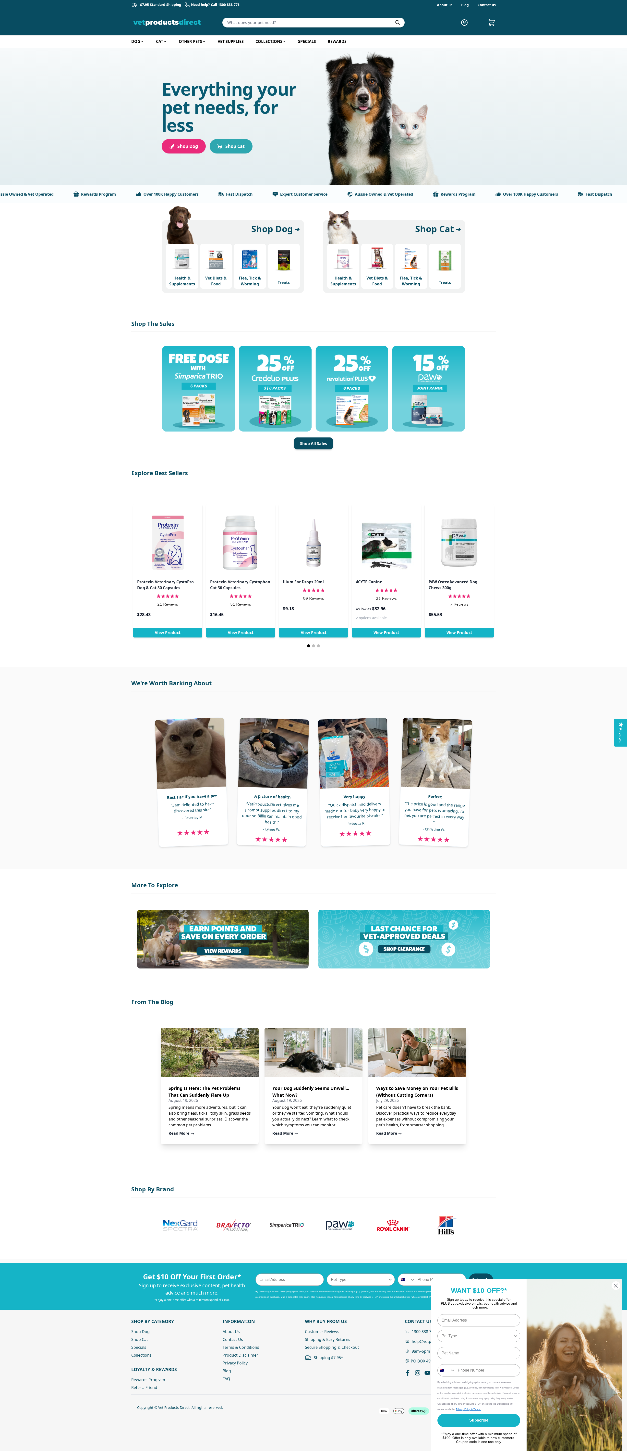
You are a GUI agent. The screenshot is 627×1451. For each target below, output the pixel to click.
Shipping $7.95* (328, 1357)
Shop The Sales (152, 323)
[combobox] (359, 1280)
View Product (168, 632)
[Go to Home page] (168, 22)
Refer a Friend (144, 1387)
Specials (138, 1347)
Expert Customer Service (259, 194)
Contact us (487, 4)
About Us (231, 1331)
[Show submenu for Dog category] (142, 41)
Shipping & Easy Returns (327, 1339)
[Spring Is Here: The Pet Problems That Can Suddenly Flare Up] (210, 1052)
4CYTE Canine (369, 582)
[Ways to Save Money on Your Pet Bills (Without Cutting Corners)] (417, 1052)
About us (444, 4)
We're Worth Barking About (171, 683)
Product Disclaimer (240, 1355)
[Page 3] (318, 645)
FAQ (226, 1378)
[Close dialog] (616, 1285)
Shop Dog (187, 146)
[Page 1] (308, 645)
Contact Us (233, 1339)
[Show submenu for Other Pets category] (204, 41)
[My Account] (466, 22)
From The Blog (152, 1002)
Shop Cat (235, 146)
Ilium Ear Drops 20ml (303, 582)
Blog (465, 4)
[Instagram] (418, 1373)
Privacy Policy (235, 1363)
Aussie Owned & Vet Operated (340, 194)
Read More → (181, 1133)
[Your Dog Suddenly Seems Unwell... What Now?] (313, 1052)
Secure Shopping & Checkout (332, 1347)
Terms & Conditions (241, 1347)
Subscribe (478, 1420)
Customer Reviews (322, 1331)
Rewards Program (54, 194)
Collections (141, 1355)
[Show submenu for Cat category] (165, 41)
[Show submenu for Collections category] (284, 41)
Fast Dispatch (195, 194)
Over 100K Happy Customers (127, 194)
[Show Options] (390, 1280)
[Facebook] (408, 1373)
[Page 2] (313, 645)
